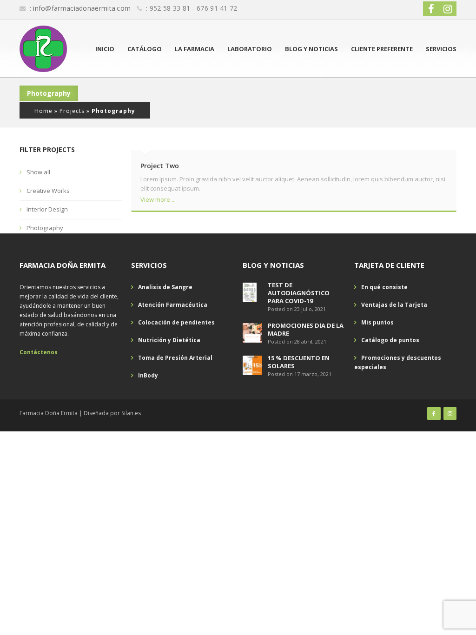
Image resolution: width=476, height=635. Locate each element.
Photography (44, 228)
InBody (148, 375)
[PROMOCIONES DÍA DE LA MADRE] (252, 333)
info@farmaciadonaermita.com (82, 8)
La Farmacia (194, 49)
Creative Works (48, 190)
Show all (38, 172)
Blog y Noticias (311, 49)
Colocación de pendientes (176, 322)
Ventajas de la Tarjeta (394, 305)
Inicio (104, 49)
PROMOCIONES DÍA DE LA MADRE (306, 329)
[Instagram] (449, 413)
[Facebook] (434, 413)
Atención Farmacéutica (172, 305)
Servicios (441, 49)
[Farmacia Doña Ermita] (43, 49)
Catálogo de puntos (390, 340)
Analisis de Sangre (165, 287)
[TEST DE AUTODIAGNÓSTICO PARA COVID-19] (250, 292)
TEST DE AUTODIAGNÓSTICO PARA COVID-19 (299, 293)
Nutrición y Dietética (169, 340)
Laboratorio (249, 49)
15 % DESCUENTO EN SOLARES (299, 362)
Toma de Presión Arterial (175, 358)
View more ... (158, 199)
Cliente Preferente (382, 49)
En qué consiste (384, 287)
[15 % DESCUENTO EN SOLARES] (252, 365)
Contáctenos (39, 352)
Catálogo (144, 49)
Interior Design (47, 209)
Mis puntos (377, 322)
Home (43, 111)
